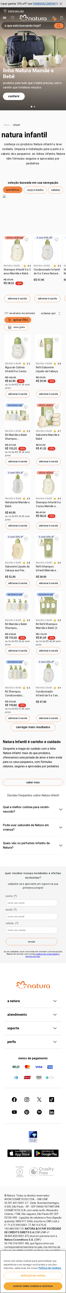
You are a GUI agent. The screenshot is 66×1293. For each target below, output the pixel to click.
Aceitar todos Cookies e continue (33, 1286)
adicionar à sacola (17, 298)
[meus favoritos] (12, 17)
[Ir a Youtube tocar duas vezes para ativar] (14, 1112)
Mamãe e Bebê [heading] (12, 265)
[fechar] (61, 3)
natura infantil (24, 135)
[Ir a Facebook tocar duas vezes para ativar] (14, 1100)
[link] (17, 273)
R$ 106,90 (10, 377)
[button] (12, 189)
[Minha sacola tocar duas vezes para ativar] (61, 17)
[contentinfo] (27, 266)
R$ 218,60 (10, 634)
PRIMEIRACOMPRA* (44, 3)
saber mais (33, 782)
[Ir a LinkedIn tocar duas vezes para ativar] (52, 1112)
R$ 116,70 (41, 634)
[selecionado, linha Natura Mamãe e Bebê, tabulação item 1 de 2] (31, 106)
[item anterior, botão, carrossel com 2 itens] (8, 59)
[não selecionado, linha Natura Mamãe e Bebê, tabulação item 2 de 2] (34, 106)
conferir (14, 96)
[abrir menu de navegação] (4, 17)
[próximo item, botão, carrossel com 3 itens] (57, 3)
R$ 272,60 (10, 701)
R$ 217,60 (10, 445)
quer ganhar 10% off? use (17, 3)
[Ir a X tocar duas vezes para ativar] (39, 1100)
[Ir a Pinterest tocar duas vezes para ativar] (27, 1112)
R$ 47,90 (8, 279)
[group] (29, 4)
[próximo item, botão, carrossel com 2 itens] (58, 59)
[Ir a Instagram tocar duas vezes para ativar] (27, 1100)
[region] (33, 1271)
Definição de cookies (33, 1275)
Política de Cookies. (49, 1268)
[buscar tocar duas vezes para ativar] (59, 26)
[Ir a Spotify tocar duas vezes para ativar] (39, 1112)
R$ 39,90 (40, 377)
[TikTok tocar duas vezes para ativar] (52, 1100)
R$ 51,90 (40, 445)
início (6, 125)
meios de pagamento (33, 1058)
